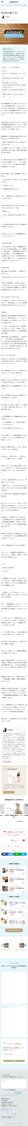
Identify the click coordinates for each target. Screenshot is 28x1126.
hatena (23, 854)
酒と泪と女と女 (5, 9)
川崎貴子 (7, 17)
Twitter (11, 854)
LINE (17, 854)
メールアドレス (8, 1054)
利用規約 (10, 1118)
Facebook (4, 854)
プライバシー (4, 1118)
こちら (9, 758)
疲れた (4, 71)
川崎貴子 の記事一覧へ (14, 930)
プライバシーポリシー (6, 1110)
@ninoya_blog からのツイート (9, 1006)
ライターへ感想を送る (14, 846)
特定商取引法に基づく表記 (7, 1108)
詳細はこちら (9, 792)
